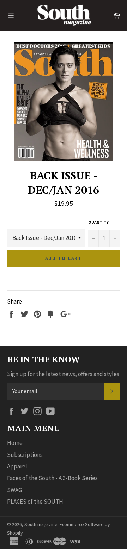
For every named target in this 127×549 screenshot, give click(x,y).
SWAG (14, 490)
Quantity (98, 222)
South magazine (41, 525)
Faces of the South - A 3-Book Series (52, 478)
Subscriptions (25, 455)
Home (15, 443)
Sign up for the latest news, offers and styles (63, 374)
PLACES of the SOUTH (35, 501)
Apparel (17, 466)
